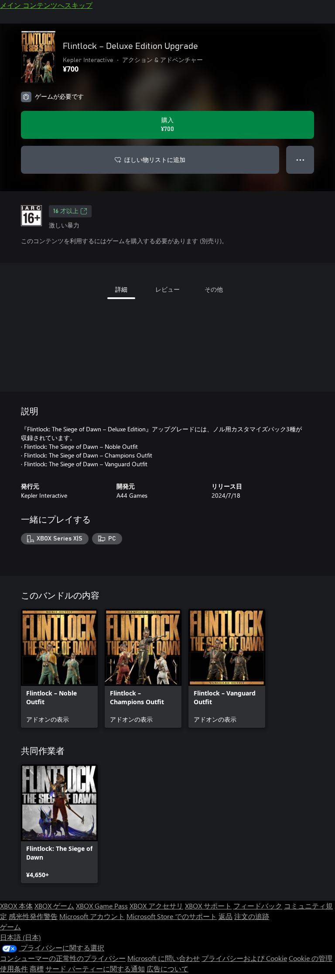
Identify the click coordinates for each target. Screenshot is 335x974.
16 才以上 (66, 211)
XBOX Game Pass (102, 905)
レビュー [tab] (167, 289)
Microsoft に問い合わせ (163, 958)
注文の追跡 (251, 916)
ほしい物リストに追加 (154, 159)
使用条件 (14, 968)
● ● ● (300, 159)
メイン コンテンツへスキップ (46, 5)
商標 (37, 968)
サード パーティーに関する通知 (95, 968)
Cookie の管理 (310, 958)
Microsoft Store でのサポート (171, 916)
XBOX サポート (208, 905)
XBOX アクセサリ (156, 905)
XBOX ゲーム (54, 905)
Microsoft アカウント (92, 916)
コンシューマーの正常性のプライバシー (63, 958)
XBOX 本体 (16, 905)
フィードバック (257, 905)
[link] (59, 668)
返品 (225, 916)
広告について (167, 968)
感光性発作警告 (33, 916)
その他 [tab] (214, 289)
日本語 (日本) (20, 937)
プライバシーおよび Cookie (244, 958)
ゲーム (10, 926)
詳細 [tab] (121, 289)
